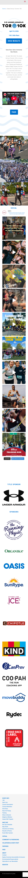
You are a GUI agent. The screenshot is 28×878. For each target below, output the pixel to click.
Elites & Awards (6, 815)
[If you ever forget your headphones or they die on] (14, 420)
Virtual (4, 836)
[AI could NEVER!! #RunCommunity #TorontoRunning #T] (14, 252)
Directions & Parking (7, 828)
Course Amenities (7, 806)
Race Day (5, 822)
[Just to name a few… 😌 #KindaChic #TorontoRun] (14, 228)
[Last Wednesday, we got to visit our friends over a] (14, 324)
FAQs (3, 849)
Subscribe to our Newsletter (10, 861)
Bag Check (5, 826)
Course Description (7, 804)
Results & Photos (7, 831)
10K (3, 800)
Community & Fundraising (10, 839)
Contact (4, 855)
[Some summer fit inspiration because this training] (14, 396)
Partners (5, 846)
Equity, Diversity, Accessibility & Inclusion (13, 857)
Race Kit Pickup (6, 811)
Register (5, 864)
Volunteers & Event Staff (10, 843)
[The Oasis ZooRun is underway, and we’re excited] (14, 444)
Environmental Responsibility (10, 859)
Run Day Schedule (7, 824)
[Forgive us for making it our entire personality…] (14, 372)
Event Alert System (7, 833)
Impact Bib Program (7, 819)
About (4, 853)
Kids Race (5, 808)
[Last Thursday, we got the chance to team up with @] (14, 348)
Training (4, 813)
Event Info (5, 798)
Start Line (5, 802)
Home (4, 8)
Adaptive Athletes (7, 817)
